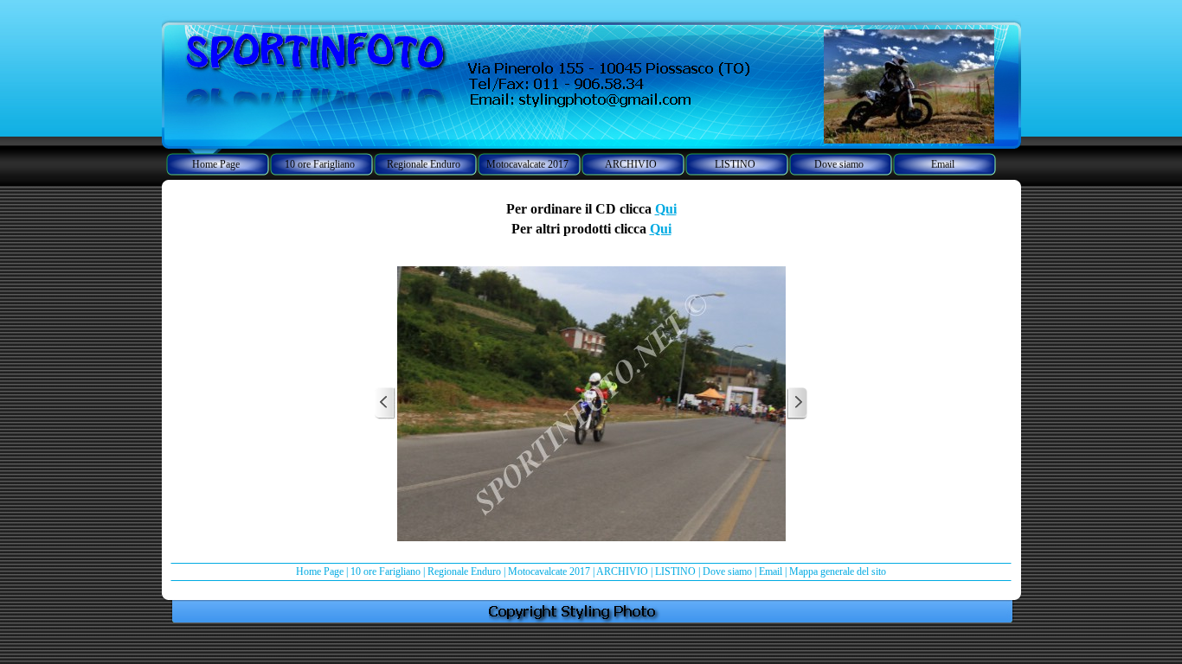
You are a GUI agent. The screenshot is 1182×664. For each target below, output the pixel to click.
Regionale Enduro (464, 571)
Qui (666, 208)
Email (770, 571)
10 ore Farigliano (385, 571)
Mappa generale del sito (837, 571)
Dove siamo (727, 571)
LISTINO (675, 571)
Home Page (320, 571)
